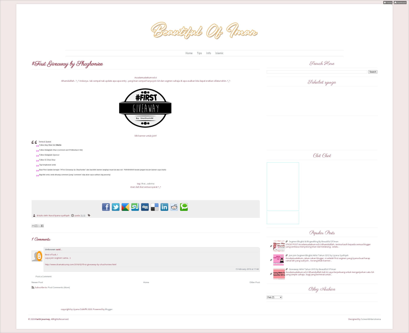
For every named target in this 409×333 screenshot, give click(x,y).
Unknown (50, 249)
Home (189, 53)
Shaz (50, 145)
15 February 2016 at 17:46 (247, 269)
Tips (199, 53)
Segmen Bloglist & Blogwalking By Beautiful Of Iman (313, 241)
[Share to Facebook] (42, 225)
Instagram (48, 150)
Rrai (143, 183)
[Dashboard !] (400, 2)
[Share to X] (39, 225)
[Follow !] (388, 2)
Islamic (219, 53)
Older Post (255, 282)
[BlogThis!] (36, 225)
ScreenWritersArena (371, 319)
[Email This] (33, 225)
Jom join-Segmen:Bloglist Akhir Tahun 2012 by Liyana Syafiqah (318, 255)
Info (208, 53)
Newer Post (37, 282)
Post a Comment (43, 276)
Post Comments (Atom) (59, 287)
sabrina (150, 183)
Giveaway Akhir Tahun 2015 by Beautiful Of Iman (312, 269)
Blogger (108, 309)
